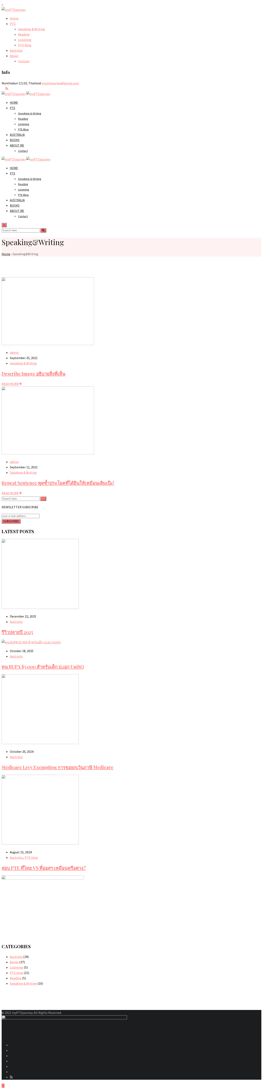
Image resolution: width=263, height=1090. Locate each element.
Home (14, 18)
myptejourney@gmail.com (60, 83)
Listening (24, 40)
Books (15, 140)
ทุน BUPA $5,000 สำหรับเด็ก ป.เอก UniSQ (43, 666)
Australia (16, 50)
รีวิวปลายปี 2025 (17, 632)
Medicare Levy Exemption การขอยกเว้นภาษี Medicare (57, 767)
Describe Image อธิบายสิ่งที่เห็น (33, 373)
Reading (24, 34)
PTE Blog (24, 45)
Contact (24, 61)
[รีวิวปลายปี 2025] (40, 608)
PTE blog (31, 857)
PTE (13, 24)
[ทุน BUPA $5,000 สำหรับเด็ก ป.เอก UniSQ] (31, 642)
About (14, 56)
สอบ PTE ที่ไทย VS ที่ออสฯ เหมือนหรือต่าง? (44, 868)
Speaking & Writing (31, 29)
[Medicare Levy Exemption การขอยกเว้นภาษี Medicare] (40, 743)
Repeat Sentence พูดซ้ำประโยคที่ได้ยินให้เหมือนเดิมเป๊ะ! (58, 483)
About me (17, 145)
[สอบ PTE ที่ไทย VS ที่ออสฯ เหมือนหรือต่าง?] (40, 843)
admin (14, 352)
